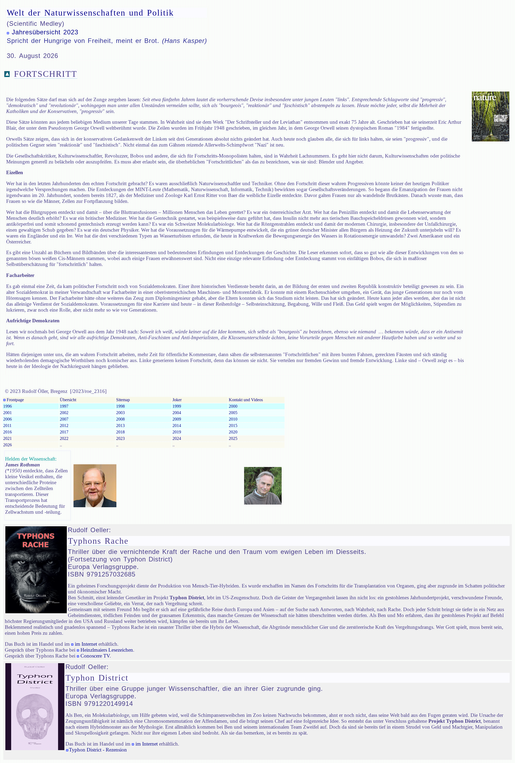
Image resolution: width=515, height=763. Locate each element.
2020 (233, 432)
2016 (7, 432)
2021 (7, 438)
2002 (64, 412)
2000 (233, 406)
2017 (64, 432)
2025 (233, 438)
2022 (64, 438)
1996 (7, 406)
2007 (64, 419)
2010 (233, 419)
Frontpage (15, 399)
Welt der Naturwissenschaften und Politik (90, 12)
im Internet (86, 644)
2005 (233, 412)
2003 (120, 412)
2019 (176, 432)
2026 (7, 445)
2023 (120, 438)
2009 (176, 419)
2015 (233, 425)
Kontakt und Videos (246, 399)
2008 (120, 419)
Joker (177, 399)
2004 (176, 412)
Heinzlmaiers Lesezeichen (106, 650)
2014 (176, 425)
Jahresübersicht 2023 (45, 32)
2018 (120, 432)
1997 (64, 406)
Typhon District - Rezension (98, 750)
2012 (64, 425)
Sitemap (123, 399)
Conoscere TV (95, 656)
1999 (176, 406)
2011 (7, 425)
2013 (120, 425)
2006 (7, 419)
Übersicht (68, 399)
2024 (176, 438)
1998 (120, 406)
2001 (7, 412)
